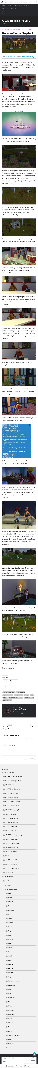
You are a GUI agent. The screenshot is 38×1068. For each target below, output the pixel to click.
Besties (10, 901)
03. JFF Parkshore (10, 785)
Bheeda (10, 906)
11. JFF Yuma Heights (11, 818)
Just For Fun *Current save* (10, 8)
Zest (9, 1048)
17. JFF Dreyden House (10, 30)
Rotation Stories (12, 889)
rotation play (8, 695)
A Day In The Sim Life (16, 20)
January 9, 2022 (11, 56)
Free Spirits (11, 939)
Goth (9, 960)
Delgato (10, 931)
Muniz (10, 1006)
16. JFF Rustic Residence (12, 839)
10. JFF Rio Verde (10, 814)
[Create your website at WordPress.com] (19, 2)
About (10, 5)
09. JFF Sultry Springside (12, 810)
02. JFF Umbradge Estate (13, 780)
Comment (30, 758)
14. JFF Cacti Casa (11, 830)
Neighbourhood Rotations (21, 5)
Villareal (10, 1043)
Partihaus (11, 1014)
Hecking (10, 968)
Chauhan (10, 922)
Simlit (26, 695)
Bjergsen (11, 910)
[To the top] (34, 1054)
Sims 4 (5, 697)
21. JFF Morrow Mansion (13, 860)
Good (10, 956)
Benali (10, 897)
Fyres (10, 943)
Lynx (9, 993)
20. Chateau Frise (10, 856)
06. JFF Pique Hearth (11, 797)
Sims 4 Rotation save (16, 697)
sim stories (18, 695)
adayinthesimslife (27, 56)
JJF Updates (9, 872)
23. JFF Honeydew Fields (13, 868)
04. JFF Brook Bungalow (12, 789)
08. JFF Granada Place (12, 805)
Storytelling (29, 697)
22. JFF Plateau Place (11, 864)
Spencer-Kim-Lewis (14, 1035)
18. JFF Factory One (11, 847)
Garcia (10, 947)
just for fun (21, 692)
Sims (32, 695)
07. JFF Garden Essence (12, 801)
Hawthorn (11, 964)
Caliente (10, 918)
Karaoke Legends (13, 981)
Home (3, 5)
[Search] (3, 12)
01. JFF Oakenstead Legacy (13, 776)
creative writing (9, 692)
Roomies (11, 1027)
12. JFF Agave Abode (11, 822)
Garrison (11, 952)
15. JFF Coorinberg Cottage (13, 835)
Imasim (9, 885)
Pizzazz (10, 1018)
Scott (9, 1031)
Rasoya (10, 1022)
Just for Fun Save (24, 30)
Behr (9, 893)
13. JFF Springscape (11, 826)
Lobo (9, 989)
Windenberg (7, 700)
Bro (9, 914)
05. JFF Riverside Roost (12, 793)
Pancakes (11, 1010)
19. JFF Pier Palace (11, 851)
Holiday (10, 972)
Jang (9, 977)
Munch (10, 1002)
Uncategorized (8, 876)
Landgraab (11, 985)
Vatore (10, 1039)
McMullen (11, 997)
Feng (9, 935)
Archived (8, 881)
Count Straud (12, 927)
